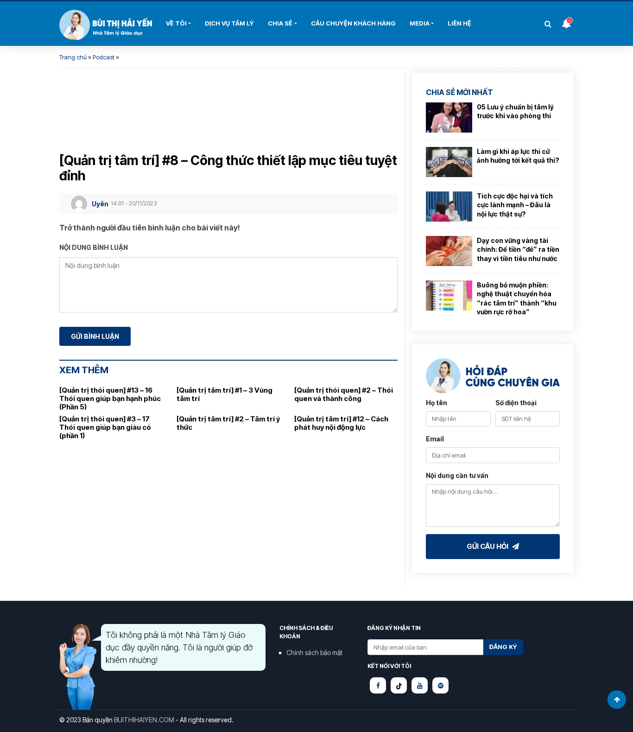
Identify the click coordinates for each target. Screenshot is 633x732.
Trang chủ (73, 57)
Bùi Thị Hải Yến (105, 25)
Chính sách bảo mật (314, 652)
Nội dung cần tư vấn (457, 475)
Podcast (103, 57)
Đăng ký (503, 646)
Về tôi (176, 23)
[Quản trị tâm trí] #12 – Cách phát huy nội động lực (341, 423)
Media (420, 23)
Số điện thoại (516, 403)
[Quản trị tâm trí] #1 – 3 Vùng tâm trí (224, 394)
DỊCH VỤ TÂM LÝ (229, 23)
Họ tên (436, 403)
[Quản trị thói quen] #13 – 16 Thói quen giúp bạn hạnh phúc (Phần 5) (110, 398)
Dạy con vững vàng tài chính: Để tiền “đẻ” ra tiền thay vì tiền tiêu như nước (518, 249)
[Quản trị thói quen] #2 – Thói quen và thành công (343, 394)
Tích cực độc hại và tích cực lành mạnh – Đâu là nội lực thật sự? (515, 205)
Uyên (100, 204)
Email (435, 439)
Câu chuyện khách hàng (353, 23)
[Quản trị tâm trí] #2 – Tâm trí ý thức (228, 423)
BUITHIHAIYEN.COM (144, 720)
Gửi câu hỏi (488, 546)
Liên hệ (459, 23)
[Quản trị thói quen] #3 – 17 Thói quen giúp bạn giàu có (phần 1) (105, 427)
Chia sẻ (280, 23)
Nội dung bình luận (93, 247)
